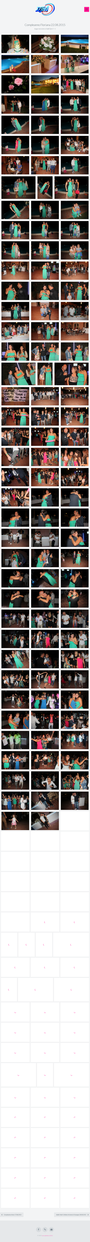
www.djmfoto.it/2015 (47, 1235)
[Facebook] (38, 1229)
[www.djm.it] (45, 1229)
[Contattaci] (51, 1229)
